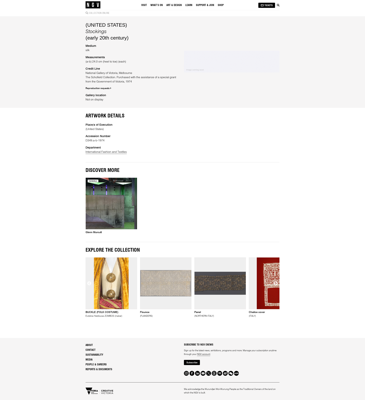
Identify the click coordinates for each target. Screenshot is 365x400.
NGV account (203, 354)
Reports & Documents (99, 369)
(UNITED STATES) (106, 25)
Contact (91, 350)
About (89, 345)
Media (89, 359)
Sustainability (94, 355)
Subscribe (191, 362)
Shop (221, 5)
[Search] (278, 5)
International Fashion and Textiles (106, 152)
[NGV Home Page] (93, 5)
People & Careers (96, 364)
